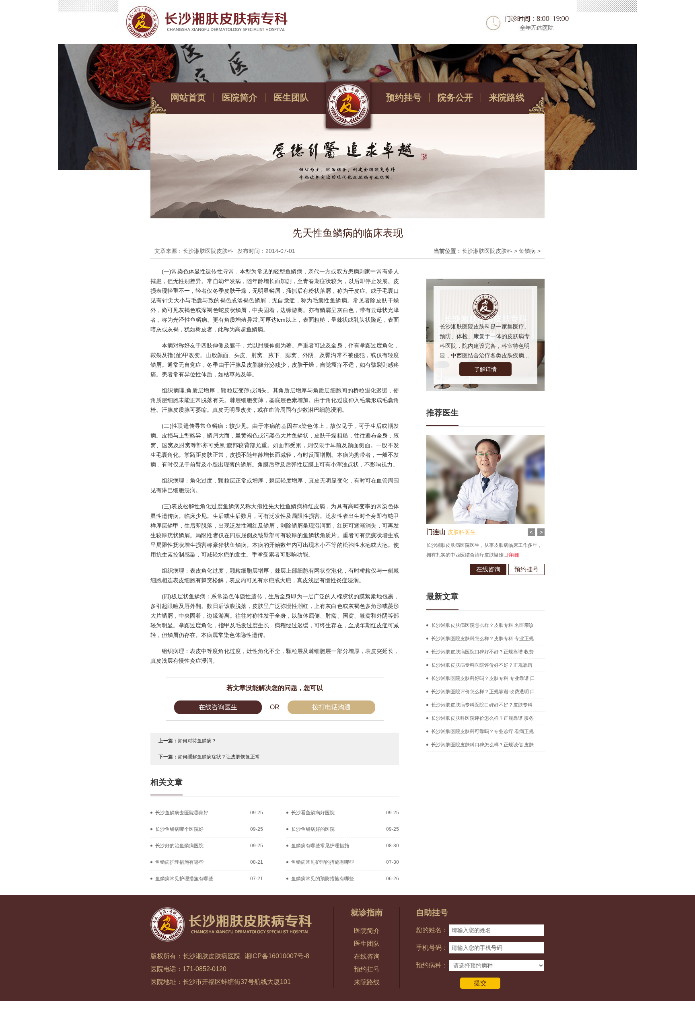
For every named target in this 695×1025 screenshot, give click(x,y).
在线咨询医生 (218, 707)
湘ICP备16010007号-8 (277, 956)
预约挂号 (404, 97)
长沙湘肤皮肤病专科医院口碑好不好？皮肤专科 (482, 705)
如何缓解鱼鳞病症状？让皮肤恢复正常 (219, 757)
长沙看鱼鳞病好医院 (313, 812)
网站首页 (188, 97)
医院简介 (239, 97)
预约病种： (432, 965)
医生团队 (291, 97)
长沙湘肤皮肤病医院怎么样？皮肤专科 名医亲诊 (482, 625)
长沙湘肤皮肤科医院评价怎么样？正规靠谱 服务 (482, 718)
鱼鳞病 (527, 251)
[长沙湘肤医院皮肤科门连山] (485, 438)
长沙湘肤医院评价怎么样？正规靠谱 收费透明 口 (483, 691)
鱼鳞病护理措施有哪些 (179, 862)
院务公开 (455, 97)
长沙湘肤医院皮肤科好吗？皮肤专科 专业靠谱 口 (483, 678)
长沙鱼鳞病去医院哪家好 (181, 812)
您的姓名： (432, 929)
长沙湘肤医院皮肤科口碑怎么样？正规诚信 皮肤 (482, 745)
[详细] (513, 555)
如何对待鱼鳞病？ (197, 741)
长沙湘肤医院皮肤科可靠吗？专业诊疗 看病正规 (482, 731)
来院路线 (506, 97)
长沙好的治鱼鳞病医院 (179, 845)
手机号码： (432, 947)
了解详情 (485, 369)
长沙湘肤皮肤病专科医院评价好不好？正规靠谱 (482, 665)
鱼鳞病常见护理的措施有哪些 (322, 862)
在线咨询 (488, 569)
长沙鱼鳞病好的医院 (313, 829)
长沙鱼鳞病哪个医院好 (179, 829)
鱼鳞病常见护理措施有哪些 (184, 878)
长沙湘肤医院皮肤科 (487, 251)
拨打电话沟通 (331, 707)
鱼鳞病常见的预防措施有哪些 (322, 878)
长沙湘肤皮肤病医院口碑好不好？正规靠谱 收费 (482, 652)
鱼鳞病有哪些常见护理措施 (320, 845)
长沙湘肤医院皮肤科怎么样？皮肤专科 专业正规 (482, 638)
